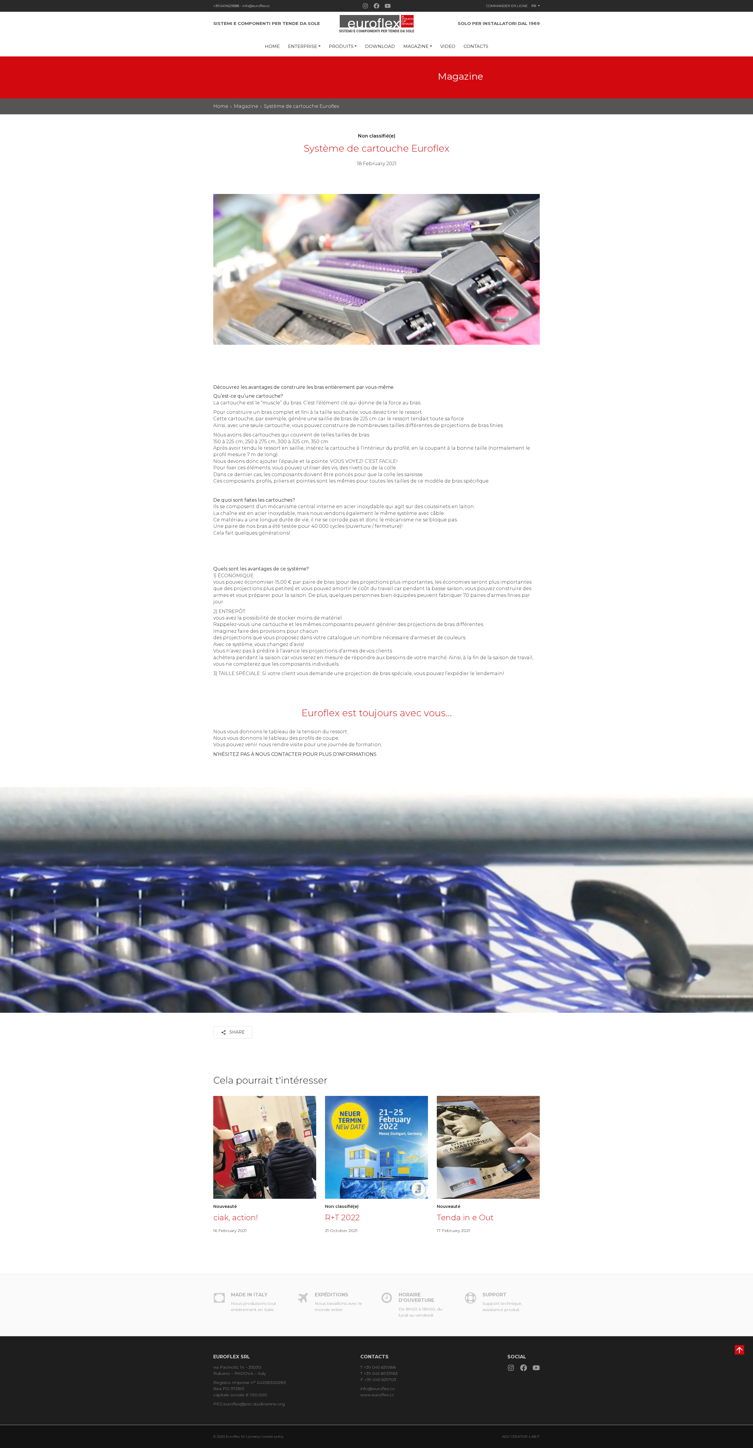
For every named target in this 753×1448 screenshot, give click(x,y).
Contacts (476, 46)
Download (380, 46)
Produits (341, 46)
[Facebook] (376, 6)
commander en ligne (507, 6)
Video (447, 46)
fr (534, 6)
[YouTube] (388, 6)
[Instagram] (365, 6)
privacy (254, 1436)
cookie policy (273, 1436)
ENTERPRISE (302, 46)
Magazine (416, 46)
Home (272, 46)
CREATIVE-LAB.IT (525, 1436)
